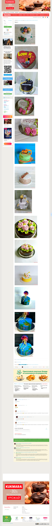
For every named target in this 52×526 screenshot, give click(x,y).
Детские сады (5, 111)
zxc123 (18, 405)
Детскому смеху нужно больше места (8, 52)
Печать (29, 364)
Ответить (16, 408)
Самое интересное (6, 105)
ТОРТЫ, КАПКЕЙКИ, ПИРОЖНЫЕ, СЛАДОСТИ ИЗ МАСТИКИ (31, 20)
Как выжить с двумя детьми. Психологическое (23, 447)
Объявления (8, 12)
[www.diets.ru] (23, 518)
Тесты (4, 106)
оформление (21, 359)
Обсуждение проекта (6, 100)
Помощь (5, 102)
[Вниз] (51, 215)
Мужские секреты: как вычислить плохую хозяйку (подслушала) (25, 457)
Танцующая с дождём (20, 20)
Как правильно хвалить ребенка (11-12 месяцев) (7, 86)
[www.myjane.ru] (30, 518)
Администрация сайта (24, 509)
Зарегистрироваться (18, 433)
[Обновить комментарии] (51, 214)
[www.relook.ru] (45, 518)
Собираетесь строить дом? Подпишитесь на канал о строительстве (7, 47)
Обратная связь (24, 511)
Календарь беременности (22, 12)
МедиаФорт (6, 519)
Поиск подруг (12, 12)
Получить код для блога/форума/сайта (34, 364)
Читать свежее (7, 509)
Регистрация (10, 20)
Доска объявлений (6, 109)
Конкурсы (4, 12)
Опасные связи (6, 124)
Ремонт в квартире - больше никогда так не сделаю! (23, 443)
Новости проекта (6, 101)
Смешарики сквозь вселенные (7, 140)
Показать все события (8, 143)
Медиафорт (11, 523)
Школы (5, 112)
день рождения (18, 359)
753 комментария (19, 448)
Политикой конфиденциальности (7, 34)
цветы (26, 359)
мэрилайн (18, 422)
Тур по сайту (23, 510)
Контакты (15, 508)
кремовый (24, 359)
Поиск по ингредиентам (8, 95)
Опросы (5, 107)
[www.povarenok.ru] (17, 518)
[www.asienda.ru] (38, 518)
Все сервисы (39, 12)
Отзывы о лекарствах (34, 12)
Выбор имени (28, 12)
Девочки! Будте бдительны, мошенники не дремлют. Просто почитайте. (26, 452)
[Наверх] (51, 213)
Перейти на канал (7, 74)
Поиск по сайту (7, 97)
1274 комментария (19, 458)
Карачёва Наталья (19, 399)
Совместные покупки (46, 12)
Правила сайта (23, 508)
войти (16, 434)
